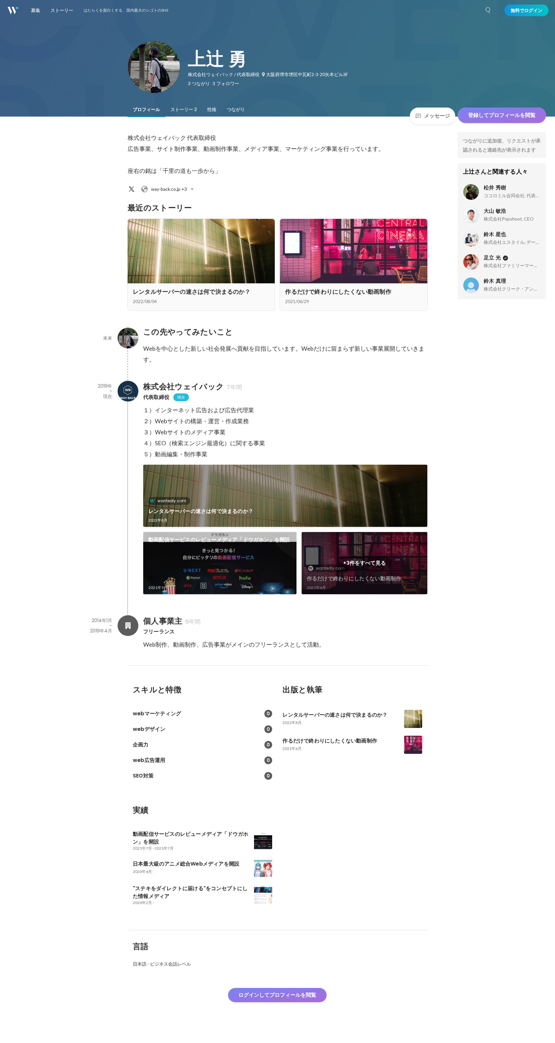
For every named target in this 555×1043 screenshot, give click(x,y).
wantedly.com (171, 501)
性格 (211, 109)
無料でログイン (526, 10)
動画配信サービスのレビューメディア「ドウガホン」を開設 (219, 539)
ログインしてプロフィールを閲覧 (277, 995)
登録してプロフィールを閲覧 (502, 115)
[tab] (146, 109)
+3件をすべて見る (364, 563)
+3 (169, 189)
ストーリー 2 (183, 109)
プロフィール (146, 109)
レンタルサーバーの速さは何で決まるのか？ (200, 511)
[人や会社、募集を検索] (488, 10)
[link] (285, 496)
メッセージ (437, 115)
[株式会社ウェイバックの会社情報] (127, 391)
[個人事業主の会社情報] (127, 625)
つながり (236, 109)
